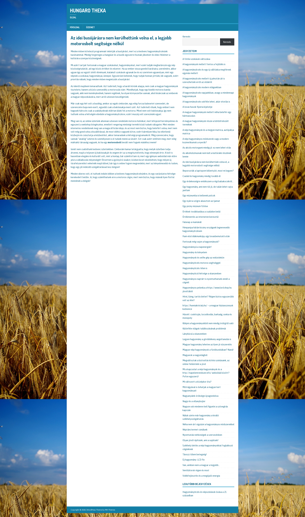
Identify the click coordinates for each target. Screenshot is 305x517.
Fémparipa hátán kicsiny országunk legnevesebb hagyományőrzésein (206, 229)
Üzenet (90, 27)
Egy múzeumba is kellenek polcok (199, 195)
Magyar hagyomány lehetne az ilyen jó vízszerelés (207, 344)
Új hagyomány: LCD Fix (194, 459)
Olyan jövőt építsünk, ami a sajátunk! (200, 440)
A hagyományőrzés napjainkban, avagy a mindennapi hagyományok (208, 94)
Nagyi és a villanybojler (194, 401)
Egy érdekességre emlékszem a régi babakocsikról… (208, 181)
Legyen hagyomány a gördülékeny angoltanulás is (207, 339)
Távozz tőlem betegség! (195, 454)
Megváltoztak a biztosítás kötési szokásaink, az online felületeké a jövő (206, 362)
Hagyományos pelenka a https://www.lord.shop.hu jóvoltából (207, 289)
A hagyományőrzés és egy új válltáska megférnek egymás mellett (207, 71)
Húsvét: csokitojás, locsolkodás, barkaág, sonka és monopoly (207, 316)
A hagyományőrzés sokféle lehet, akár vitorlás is (206, 101)
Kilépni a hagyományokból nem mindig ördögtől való (208, 323)
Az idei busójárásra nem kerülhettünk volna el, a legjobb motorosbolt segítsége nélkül (206, 164)
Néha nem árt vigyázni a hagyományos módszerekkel (208, 424)
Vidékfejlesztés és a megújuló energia (201, 476)
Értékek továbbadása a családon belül (201, 211)
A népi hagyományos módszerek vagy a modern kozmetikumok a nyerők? (206, 141)
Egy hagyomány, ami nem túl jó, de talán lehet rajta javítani (208, 189)
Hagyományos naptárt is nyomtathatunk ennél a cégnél (206, 281)
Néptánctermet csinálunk (195, 429)
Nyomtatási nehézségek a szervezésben (202, 435)
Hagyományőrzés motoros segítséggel (201, 263)
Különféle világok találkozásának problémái (204, 328)
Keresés (186, 36)
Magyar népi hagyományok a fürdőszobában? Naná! (208, 349)
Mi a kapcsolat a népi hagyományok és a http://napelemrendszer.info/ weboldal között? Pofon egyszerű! (206, 373)
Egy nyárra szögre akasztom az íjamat (201, 201)
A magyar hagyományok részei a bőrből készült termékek (206, 123)
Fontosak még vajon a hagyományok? (201, 241)
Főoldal (75, 27)
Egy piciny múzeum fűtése (195, 206)
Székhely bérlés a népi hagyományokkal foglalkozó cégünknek (208, 447)
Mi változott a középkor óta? (197, 381)
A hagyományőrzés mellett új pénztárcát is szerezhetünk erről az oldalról (204, 80)
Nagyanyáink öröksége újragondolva (200, 396)
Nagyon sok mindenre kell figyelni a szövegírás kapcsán (205, 408)
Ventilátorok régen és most (196, 470)
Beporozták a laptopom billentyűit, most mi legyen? (208, 170)
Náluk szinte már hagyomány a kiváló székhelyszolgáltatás (201, 417)
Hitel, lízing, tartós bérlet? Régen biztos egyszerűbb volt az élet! (208, 298)
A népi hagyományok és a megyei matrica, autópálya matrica (208, 132)
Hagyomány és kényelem (195, 252)
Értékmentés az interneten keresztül (201, 217)
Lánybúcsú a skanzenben (195, 334)
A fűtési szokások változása (196, 59)
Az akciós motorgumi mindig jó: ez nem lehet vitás (207, 147)
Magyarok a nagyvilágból (195, 355)
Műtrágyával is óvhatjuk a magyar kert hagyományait (202, 389)
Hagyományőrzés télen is (195, 268)
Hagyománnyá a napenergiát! (197, 247)
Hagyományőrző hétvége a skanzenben (202, 273)
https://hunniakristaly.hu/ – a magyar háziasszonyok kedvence (208, 307)
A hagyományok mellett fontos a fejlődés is (204, 64)
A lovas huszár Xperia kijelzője (197, 107)
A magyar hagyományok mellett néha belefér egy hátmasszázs (207, 114)
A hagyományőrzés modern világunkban (202, 87)
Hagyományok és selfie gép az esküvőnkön (203, 257)
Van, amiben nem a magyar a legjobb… (201, 465)
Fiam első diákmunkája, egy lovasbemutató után (206, 236)
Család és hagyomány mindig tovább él (202, 176)
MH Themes (110, 510)
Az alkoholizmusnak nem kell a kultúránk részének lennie (207, 155)
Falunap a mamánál (192, 222)
